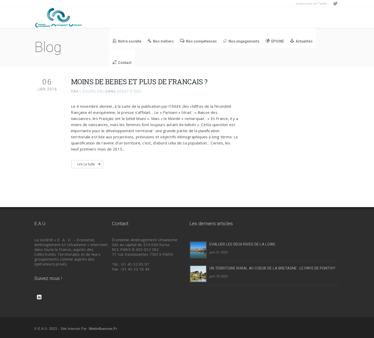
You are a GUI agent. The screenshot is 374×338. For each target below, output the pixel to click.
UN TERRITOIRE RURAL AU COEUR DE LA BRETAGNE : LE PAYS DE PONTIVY (272, 268)
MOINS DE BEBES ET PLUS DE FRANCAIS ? (139, 81)
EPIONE (277, 41)
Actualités (304, 41)
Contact (125, 63)
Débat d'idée (129, 91)
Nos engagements (244, 41)
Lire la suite (86, 164)
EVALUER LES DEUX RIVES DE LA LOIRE (242, 244)
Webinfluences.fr (103, 329)
